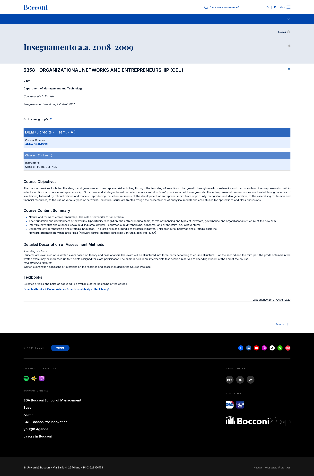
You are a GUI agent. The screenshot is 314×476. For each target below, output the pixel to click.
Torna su (280, 324)
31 (51, 119)
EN (268, 7)
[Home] (36, 7)
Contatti (282, 32)
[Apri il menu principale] (288, 7)
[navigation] (157, 19)
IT (275, 7)
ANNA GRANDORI (36, 144)
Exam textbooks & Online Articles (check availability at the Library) (66, 289)
